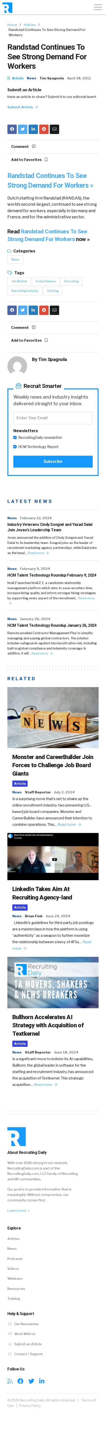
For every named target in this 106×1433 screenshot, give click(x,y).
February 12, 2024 (36, 518)
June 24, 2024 (58, 916)
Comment (20, 146)
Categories (24, 251)
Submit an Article (24, 90)
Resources (16, 1289)
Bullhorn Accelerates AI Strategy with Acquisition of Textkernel (48, 1025)
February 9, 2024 (35, 569)
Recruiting (71, 281)
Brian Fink (33, 916)
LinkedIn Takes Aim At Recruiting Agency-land (42, 893)
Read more (36, 553)
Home (12, 25)
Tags (19, 272)
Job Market (19, 281)
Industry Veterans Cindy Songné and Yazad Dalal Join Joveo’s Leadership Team (49, 527)
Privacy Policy (30, 1406)
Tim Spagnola (51, 78)
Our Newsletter (26, 1324)
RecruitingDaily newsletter (40, 437)
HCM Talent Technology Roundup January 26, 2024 (52, 625)
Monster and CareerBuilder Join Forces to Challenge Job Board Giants (52, 765)
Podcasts (15, 1259)
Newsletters (25, 430)
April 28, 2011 (79, 78)
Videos (13, 1269)
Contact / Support (28, 1354)
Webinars (15, 1278)
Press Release (45, 281)
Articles (29, 25)
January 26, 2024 (35, 619)
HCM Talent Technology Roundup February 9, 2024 (51, 575)
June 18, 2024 (66, 1052)
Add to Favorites (26, 159)
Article (17, 78)
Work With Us (25, 1334)
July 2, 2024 (64, 792)
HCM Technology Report (38, 447)
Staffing (53, 291)
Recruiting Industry (24, 291)
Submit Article (20, 107)
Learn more (17, 1210)
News (31, 78)
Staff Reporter (38, 792)
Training (13, 1298)
